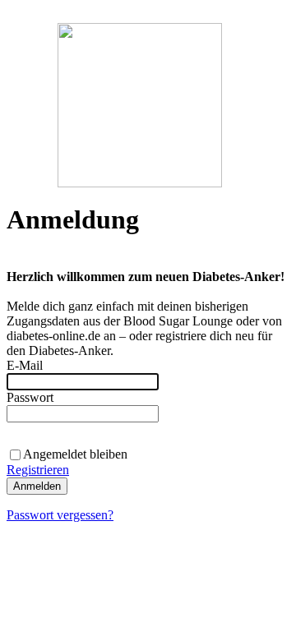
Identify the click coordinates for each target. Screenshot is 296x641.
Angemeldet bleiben (75, 454)
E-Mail (25, 365)
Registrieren (38, 470)
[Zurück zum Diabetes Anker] (140, 183)
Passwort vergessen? (60, 515)
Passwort (30, 397)
